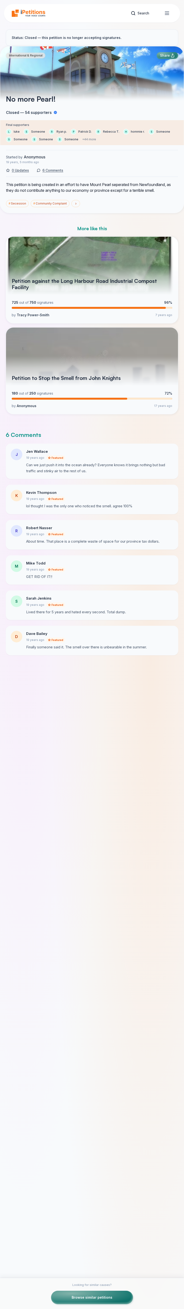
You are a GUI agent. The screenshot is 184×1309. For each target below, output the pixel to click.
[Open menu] (167, 13)
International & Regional (25, 55)
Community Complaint (50, 203)
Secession (17, 203)
